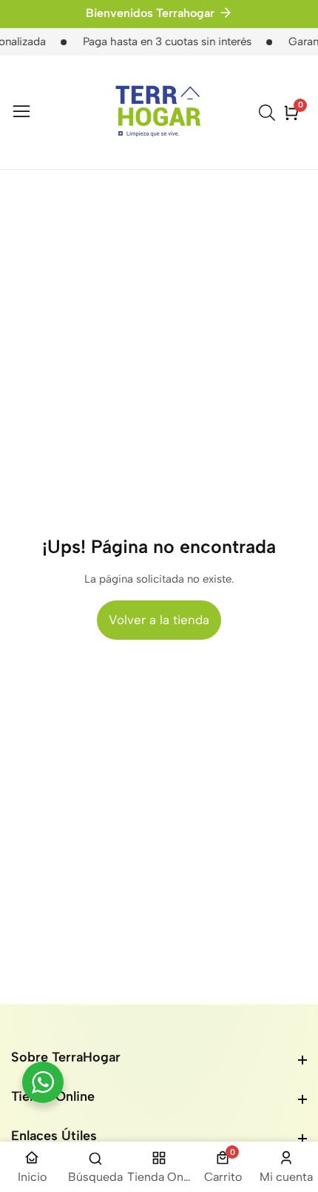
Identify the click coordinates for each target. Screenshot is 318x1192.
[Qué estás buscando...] (269, 112)
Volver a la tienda (159, 619)
